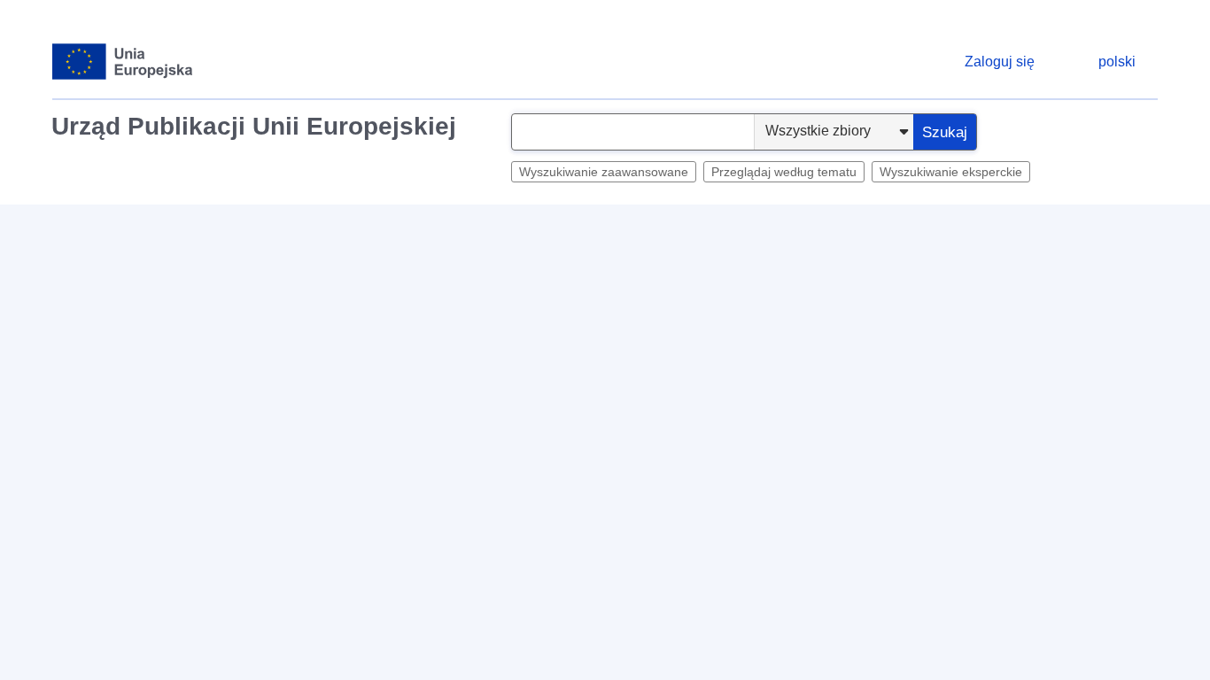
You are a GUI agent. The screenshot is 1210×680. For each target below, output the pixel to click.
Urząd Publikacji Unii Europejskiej (253, 126)
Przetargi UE (424, 226)
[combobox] (633, 132)
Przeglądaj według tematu (784, 172)
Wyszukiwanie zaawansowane (603, 172)
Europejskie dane (314, 226)
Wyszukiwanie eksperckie (951, 172)
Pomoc (1120, 270)
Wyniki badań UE (535, 226)
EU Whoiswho (650, 226)
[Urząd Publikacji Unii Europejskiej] (122, 61)
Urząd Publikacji (112, 226)
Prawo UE (211, 226)
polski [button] (1117, 61)
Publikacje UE (755, 226)
